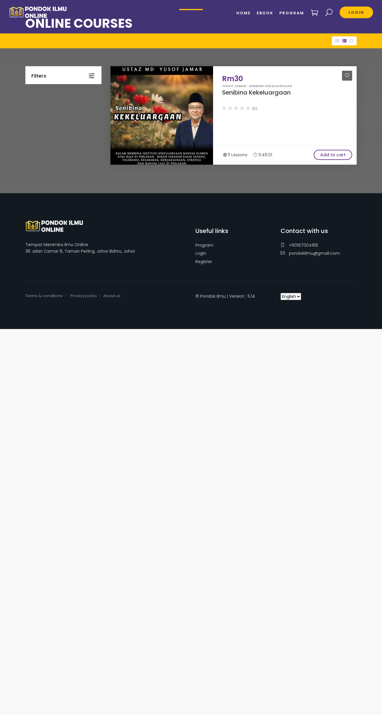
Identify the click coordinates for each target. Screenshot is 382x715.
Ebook (265, 13)
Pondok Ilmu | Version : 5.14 (227, 296)
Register (203, 262)
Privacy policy (83, 296)
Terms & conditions (44, 296)
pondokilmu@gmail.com (314, 253)
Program (204, 245)
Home (243, 13)
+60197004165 (303, 245)
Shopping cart (314, 12)
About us (111, 296)
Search (329, 12)
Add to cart (333, 155)
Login (200, 253)
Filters (38, 75)
